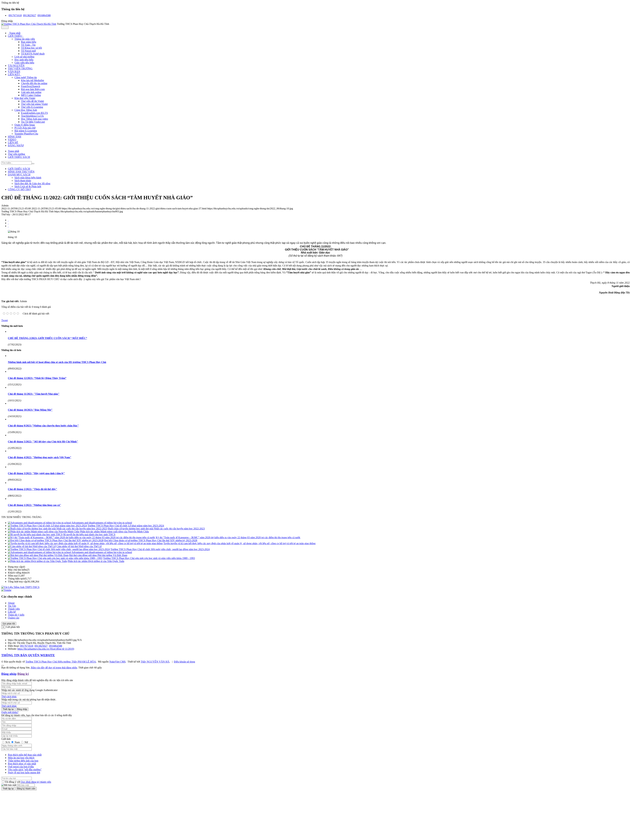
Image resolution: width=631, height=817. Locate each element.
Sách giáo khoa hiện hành (27, 177)
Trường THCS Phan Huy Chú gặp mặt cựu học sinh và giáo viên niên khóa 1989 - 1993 (149, 558)
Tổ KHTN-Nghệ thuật (33, 53)
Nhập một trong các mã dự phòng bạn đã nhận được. (28, 699)
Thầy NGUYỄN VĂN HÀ (155, 661)
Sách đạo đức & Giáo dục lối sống (32, 183)
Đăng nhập (9, 674)
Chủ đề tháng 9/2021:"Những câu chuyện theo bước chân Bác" (43, 425)
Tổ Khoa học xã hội (31, 47)
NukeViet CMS (117, 661)
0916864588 (44, 15)
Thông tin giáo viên (24, 39)
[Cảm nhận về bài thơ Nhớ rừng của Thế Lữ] (32, 546)
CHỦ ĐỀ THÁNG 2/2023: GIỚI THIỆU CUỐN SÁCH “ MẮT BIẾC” (47, 338)
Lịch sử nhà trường (24, 56)
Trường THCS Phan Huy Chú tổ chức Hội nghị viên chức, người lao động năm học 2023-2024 (160, 549)
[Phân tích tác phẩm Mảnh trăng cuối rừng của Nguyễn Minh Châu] (43, 531)
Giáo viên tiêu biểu (24, 62)
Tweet (4, 320)
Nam (17, 742)
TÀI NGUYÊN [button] (16, 65)
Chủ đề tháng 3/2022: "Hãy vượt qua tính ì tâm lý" (36, 473)
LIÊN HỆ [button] (13, 142)
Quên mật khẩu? (9, 712)
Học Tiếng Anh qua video (34, 118)
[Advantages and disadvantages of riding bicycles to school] (39, 522)
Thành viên (14, 608)
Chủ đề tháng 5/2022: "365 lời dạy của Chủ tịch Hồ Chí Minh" (43, 441)
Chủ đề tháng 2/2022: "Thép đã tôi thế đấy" (32, 489)
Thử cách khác (9, 696)
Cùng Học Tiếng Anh (25, 110)
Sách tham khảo (22, 180)
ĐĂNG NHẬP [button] (16, 145)
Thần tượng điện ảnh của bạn (23, 760)
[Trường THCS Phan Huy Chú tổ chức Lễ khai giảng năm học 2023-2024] (47, 525)
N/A (8, 742)
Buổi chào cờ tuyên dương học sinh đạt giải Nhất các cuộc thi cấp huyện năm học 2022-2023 (156, 528)
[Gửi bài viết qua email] (8, 220)
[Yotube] (6, 590)
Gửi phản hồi (9, 623)
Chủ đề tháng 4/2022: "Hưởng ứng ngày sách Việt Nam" (39, 457)
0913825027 (29, 15)
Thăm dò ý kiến (16, 614)
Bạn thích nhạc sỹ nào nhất (22, 763)
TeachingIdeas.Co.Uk (32, 115)
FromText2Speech (30, 86)
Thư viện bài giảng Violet (34, 104)
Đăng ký (23, 674)
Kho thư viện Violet (24, 98)
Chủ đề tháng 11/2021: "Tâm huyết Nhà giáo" (33, 393)
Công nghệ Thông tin (25, 77)
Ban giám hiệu (28, 41)
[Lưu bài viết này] (8, 226)
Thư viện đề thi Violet (32, 101)
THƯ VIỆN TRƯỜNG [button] (20, 68)
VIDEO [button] (12, 139)
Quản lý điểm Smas (24, 124)
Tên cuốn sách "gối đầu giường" (25, 769)
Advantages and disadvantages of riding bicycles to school (101, 522)
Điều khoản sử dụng (184, 661)
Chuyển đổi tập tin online (34, 83)
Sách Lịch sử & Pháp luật (27, 186)
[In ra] (8, 223)
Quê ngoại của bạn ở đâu (21, 766)
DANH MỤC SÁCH (19, 174)
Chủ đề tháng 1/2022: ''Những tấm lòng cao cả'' (34, 505)
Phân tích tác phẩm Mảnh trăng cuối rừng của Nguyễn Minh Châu (114, 531)
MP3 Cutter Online (31, 95)
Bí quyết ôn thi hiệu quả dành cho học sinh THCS (89, 534)
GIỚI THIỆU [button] (15, 36)
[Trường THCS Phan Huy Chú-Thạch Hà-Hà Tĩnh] (28, 24)
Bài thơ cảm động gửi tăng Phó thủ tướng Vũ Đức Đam (98, 555)
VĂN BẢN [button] (14, 71)
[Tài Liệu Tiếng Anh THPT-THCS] (20, 587)
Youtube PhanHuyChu (26, 133)
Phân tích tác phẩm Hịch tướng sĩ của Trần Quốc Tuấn (96, 561)
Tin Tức (12, 605)
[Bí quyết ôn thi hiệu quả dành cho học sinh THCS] (35, 534)
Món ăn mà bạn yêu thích (21, 757)
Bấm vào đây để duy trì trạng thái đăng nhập (54, 667)
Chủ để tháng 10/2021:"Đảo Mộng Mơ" (30, 409)
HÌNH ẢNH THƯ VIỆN (21, 171)
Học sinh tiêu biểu (23, 59)
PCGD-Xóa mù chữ (24, 127)
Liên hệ (12, 611)
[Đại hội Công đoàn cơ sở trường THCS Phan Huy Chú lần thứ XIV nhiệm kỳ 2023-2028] (56, 540)
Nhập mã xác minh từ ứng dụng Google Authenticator (29, 690)
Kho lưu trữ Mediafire (32, 80)
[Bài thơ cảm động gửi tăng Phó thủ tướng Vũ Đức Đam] (38, 555)
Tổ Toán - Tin (28, 44)
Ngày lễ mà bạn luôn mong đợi (24, 772)
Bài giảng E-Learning (25, 130)
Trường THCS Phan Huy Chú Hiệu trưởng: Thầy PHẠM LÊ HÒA (60, 661)
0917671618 (15, 15)
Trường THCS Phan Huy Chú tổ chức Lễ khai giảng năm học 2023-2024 (126, 525)
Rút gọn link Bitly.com (33, 89)
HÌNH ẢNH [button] (14, 136)
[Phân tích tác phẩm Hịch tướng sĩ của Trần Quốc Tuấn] (37, 561)
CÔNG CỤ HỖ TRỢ (19, 189)
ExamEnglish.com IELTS (34, 113)
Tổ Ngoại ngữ (28, 50)
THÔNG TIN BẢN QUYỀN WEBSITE (28, 655)
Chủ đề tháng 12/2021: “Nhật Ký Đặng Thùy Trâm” (37, 378)
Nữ (26, 742)
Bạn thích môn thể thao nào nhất (25, 754)
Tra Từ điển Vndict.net (33, 121)
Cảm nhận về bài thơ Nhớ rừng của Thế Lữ (79, 546)
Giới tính (6, 739)
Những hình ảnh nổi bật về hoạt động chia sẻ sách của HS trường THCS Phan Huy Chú (57, 362)
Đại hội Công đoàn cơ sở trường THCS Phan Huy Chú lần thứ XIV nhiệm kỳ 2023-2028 (150, 540)
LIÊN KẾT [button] (14, 74)
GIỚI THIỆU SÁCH (19, 168)
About (11, 603)
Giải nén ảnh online (31, 92)
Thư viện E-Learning (32, 107)
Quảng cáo (13, 617)
